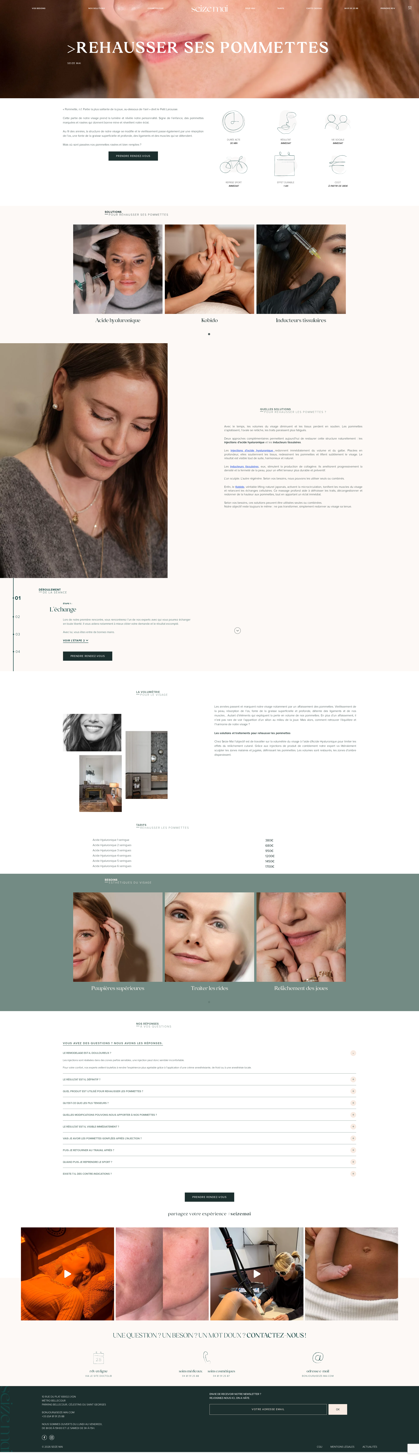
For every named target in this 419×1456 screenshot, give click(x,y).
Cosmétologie (156, 8)
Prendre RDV (388, 8)
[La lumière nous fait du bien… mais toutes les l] (67, 1274)
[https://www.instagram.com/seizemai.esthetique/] (51, 1437)
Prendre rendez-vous (133, 156)
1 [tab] (209, 334)
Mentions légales (342, 1447)
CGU (319, 1447)
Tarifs (280, 8)
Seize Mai (250, 8)
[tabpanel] (118, 274)
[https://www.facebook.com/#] (44, 1437)
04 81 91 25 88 (351, 8)
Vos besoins (39, 8)
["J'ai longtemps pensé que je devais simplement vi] (351, 1274)
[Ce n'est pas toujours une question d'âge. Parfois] (162, 1274)
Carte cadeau (314, 8)
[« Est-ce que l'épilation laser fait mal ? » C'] (256, 1274)
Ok (338, 1409)
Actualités (370, 1447)
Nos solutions (96, 8)
